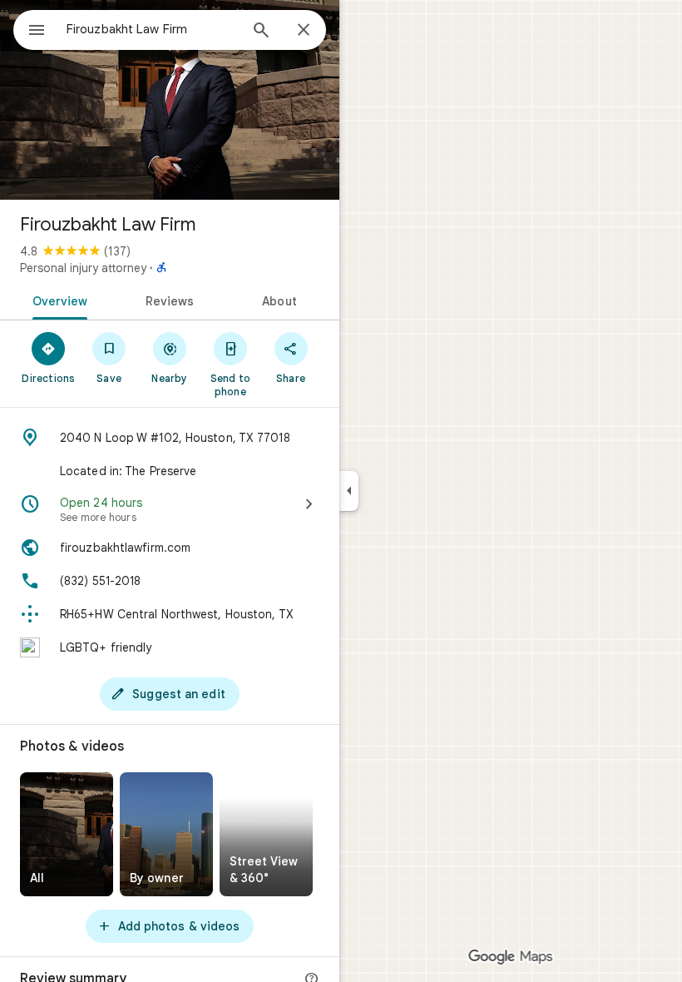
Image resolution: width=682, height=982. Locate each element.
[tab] (56, 300)
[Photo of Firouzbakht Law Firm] (169, 100)
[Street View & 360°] (266, 834)
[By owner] (166, 834)
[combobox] (152, 29)
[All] (66, 834)
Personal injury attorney (83, 267)
